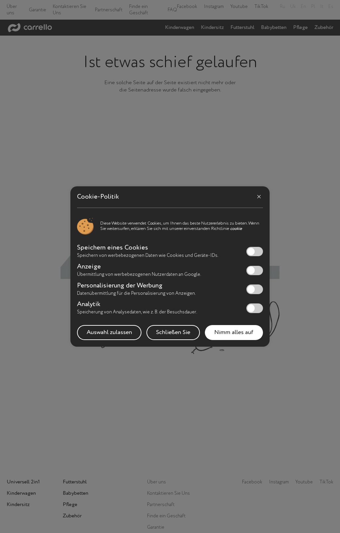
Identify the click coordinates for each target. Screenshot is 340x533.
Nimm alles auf (233, 332)
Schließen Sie (173, 332)
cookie (236, 229)
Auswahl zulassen (109, 332)
